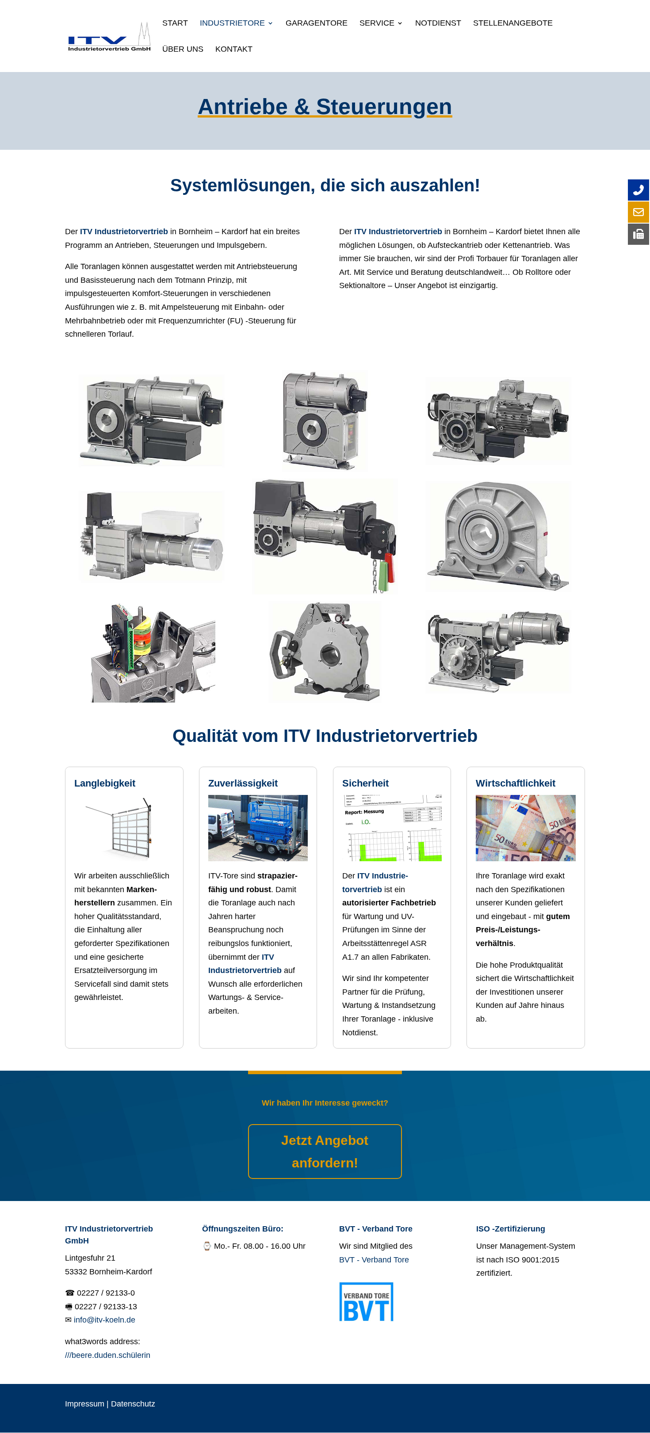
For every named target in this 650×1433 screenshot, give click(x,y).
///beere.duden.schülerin (107, 1355)
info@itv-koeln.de (104, 1319)
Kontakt (233, 49)
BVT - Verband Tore (374, 1259)
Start (175, 23)
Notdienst (438, 23)
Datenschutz (133, 1403)
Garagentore (317, 23)
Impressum (84, 1403)
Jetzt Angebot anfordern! (324, 1151)
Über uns (182, 49)
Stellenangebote (513, 23)
